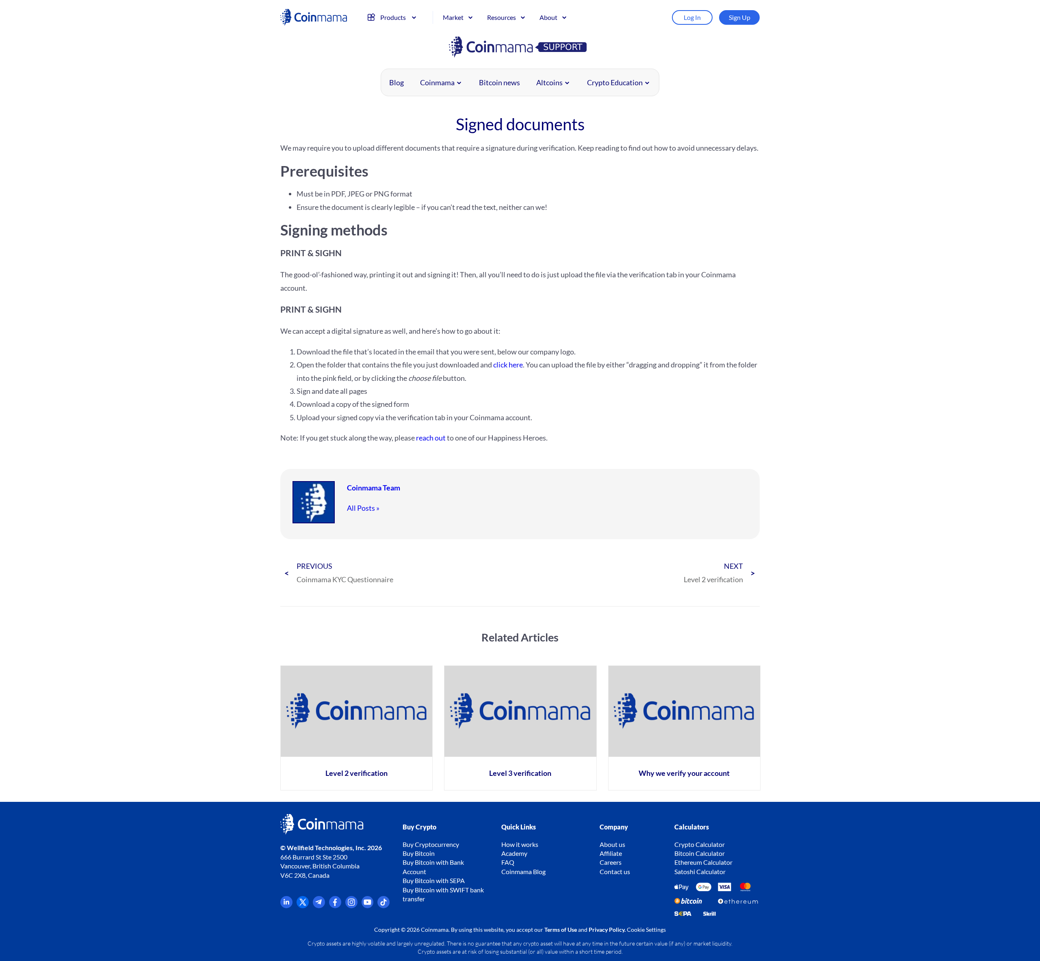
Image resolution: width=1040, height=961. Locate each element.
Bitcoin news (499, 82)
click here (508, 364)
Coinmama (437, 82)
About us (612, 844)
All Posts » (363, 507)
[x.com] (303, 905)
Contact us (615, 871)
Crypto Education (615, 82)
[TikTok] (383, 905)
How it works (519, 844)
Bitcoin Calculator (699, 853)
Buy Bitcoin (419, 853)
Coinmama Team (373, 487)
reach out (431, 437)
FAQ (507, 862)
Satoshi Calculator (700, 871)
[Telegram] (319, 905)
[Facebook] (335, 905)
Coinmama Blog (523, 871)
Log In (692, 17)
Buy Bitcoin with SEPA (434, 880)
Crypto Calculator (699, 844)
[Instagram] (351, 905)
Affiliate (611, 853)
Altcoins (549, 82)
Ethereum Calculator (703, 862)
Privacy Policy (606, 929)
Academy (514, 853)
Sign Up (739, 17)
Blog (396, 82)
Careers (611, 862)
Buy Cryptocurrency (431, 844)
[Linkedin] (286, 905)
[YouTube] (368, 905)
